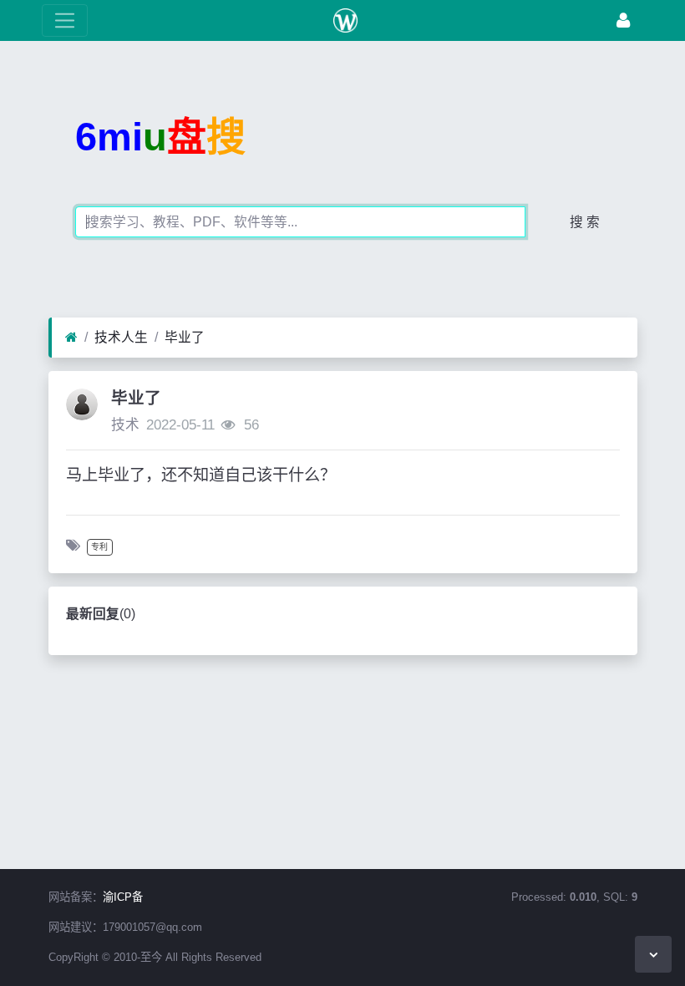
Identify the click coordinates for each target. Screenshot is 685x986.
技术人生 (121, 337)
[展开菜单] (65, 20)
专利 (99, 546)
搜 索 (585, 222)
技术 (125, 425)
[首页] (71, 338)
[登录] (623, 20)
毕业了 (185, 337)
